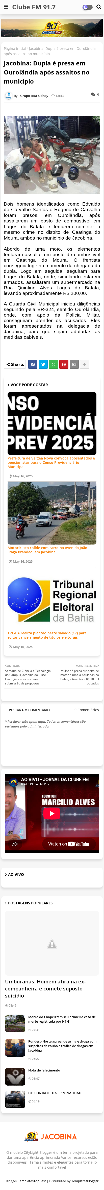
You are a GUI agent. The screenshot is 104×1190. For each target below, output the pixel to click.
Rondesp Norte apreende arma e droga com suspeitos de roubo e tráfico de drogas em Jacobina (62, 1046)
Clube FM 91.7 (34, 7)
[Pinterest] (63, 364)
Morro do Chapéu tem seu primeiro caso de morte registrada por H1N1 (62, 1019)
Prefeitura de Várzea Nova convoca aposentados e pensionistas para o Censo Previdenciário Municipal (51, 462)
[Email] (74, 364)
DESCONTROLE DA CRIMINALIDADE (55, 1093)
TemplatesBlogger (84, 1181)
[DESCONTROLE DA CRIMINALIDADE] (15, 1099)
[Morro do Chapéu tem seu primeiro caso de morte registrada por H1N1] (15, 1023)
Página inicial (15, 48)
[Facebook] (32, 364)
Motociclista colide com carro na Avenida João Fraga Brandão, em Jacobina (47, 550)
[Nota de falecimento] (15, 1077)
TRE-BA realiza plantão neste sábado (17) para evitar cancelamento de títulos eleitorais (47, 635)
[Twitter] (43, 364)
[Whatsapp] (53, 364)
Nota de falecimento (44, 1070)
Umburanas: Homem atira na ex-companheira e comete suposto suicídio (45, 988)
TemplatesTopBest (32, 1181)
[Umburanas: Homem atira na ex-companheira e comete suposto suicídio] (52, 943)
